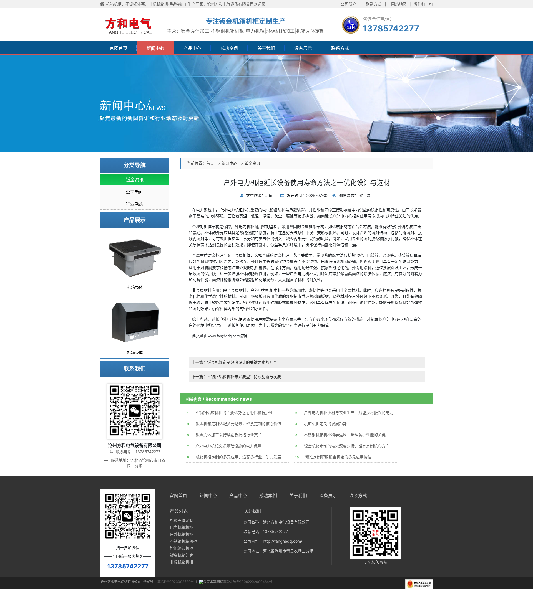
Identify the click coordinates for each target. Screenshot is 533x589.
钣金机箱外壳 (181, 555)
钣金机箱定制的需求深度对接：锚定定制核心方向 (342, 445)
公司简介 (348, 4)
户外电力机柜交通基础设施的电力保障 (224, 445)
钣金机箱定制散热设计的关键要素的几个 (234, 362)
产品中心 (192, 48)
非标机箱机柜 (181, 562)
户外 (223, 210)
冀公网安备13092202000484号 (247, 582)
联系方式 (373, 4)
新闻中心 (155, 48)
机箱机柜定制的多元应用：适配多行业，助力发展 (234, 457)
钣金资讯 (252, 163)
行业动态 (135, 204)
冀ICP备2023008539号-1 (177, 582)
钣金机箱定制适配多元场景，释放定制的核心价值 (234, 423)
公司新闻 (135, 192)
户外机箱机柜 (181, 534)
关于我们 (266, 48)
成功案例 (229, 48)
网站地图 (399, 4)
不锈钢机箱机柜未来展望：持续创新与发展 (236, 376)
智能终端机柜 (181, 548)
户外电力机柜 (231, 319)
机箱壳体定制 (181, 520)
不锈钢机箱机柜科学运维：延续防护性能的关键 (340, 434)
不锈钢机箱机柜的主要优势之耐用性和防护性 (230, 412)
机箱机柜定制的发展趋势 (321, 423)
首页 (210, 163)
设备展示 (303, 48)
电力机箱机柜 (181, 527)
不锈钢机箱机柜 (183, 541)
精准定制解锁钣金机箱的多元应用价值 (333, 457)
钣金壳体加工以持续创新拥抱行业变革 (224, 434)
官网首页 (118, 48)
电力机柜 (235, 210)
